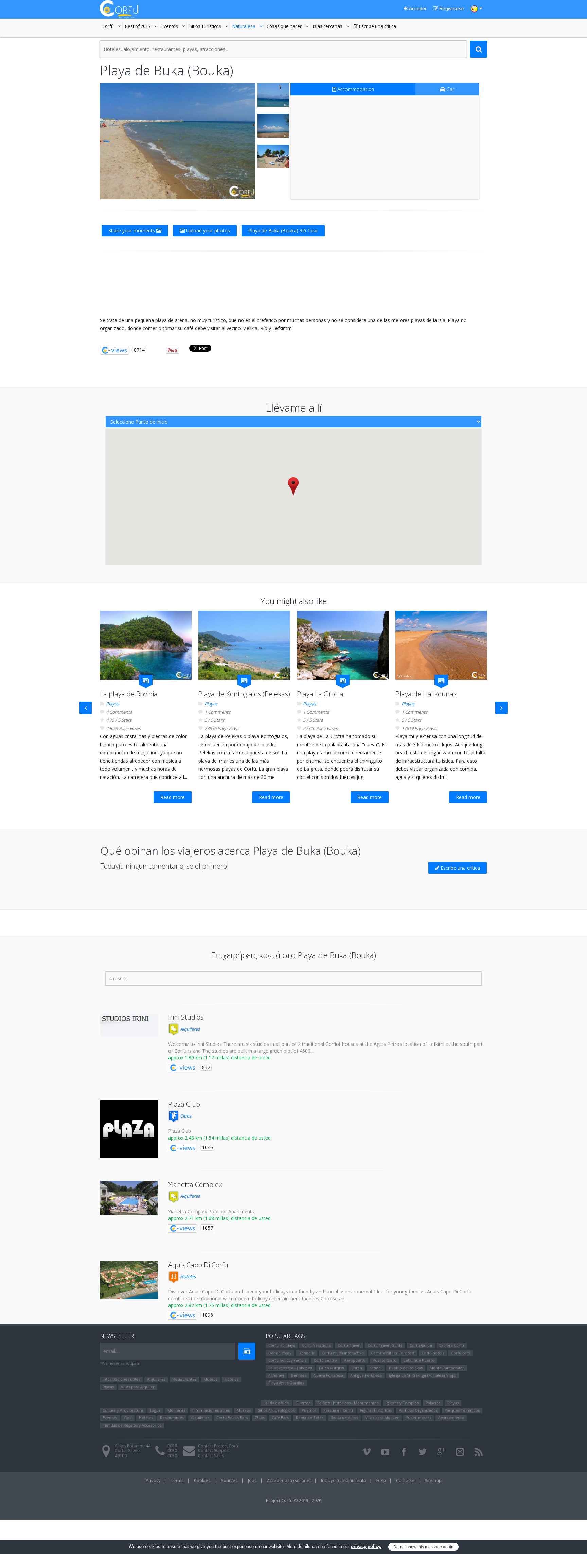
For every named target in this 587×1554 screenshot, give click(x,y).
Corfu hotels (433, 1352)
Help (381, 1480)
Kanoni (375, 1367)
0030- (172, 1446)
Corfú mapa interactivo (343, 1352)
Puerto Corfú (384, 1360)
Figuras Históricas (376, 1410)
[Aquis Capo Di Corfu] (129, 1280)
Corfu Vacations (316, 1345)
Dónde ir (307, 1352)
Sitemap (433, 1480)
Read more (172, 797)
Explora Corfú (451, 1345)
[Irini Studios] (129, 1025)
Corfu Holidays (281, 1345)
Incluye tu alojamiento (343, 1480)
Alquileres (189, 1029)
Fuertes (303, 1402)
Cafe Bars (280, 1417)
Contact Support (214, 1450)
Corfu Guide (421, 1345)
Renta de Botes (309, 1417)
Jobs (252, 1480)
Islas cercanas (332, 27)
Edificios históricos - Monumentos (347, 1402)
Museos (210, 1379)
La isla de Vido (276, 1402)
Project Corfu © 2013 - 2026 (293, 1500)
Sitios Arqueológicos (276, 1410)
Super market (418, 1417)
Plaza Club (184, 1104)
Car (449, 89)
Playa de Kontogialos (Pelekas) (244, 693)
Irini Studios (185, 1017)
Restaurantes (184, 1379)
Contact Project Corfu (218, 1446)
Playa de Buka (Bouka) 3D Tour (283, 230)
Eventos (174, 27)
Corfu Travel (349, 1345)
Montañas (176, 1410)
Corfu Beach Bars (232, 1417)
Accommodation (355, 89)
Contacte (405, 1480)
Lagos (155, 1410)
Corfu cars (460, 1352)
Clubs (185, 1116)
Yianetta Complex (195, 1184)
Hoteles (187, 1276)
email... (110, 1351)
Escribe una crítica (375, 27)
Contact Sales (211, 1456)
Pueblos (309, 1410)
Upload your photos (207, 230)
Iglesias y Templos (402, 1402)
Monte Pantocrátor (447, 1367)
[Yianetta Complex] (129, 1198)
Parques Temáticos (462, 1410)
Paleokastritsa (331, 1367)
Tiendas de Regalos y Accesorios (132, 1425)
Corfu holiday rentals (287, 1360)
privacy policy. (366, 1546)
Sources (229, 1480)
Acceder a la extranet (289, 1480)
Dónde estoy (279, 1352)
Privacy (153, 1480)
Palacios (433, 1402)
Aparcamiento (451, 1417)
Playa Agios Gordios (286, 1382)
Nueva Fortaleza (328, 1375)
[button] (293, 487)
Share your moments (132, 230)
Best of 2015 (137, 27)
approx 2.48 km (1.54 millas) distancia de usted (219, 1138)
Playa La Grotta (320, 693)
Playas (112, 704)
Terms (177, 1480)
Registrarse (451, 8)
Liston (356, 1367)
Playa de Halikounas (426, 693)
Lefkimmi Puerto (419, 1360)
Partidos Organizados (418, 1410)
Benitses (298, 1375)
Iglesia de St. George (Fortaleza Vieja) (422, 1375)
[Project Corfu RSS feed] (478, 1452)
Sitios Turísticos (205, 27)
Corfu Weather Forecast (392, 1352)
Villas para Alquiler (138, 1386)
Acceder (417, 8)
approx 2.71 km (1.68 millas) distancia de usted (219, 1218)
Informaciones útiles (121, 1379)
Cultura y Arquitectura (123, 1410)
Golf (128, 1417)
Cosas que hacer (288, 27)
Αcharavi (276, 1375)
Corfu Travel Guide (385, 1345)
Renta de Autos (344, 1417)
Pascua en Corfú (338, 1410)
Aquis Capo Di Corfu (198, 1264)
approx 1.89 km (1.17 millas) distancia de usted (219, 1057)
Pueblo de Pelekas (406, 1367)
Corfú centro (325, 1360)
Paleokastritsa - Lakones (290, 1367)
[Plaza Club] (129, 1129)
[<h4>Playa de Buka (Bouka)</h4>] (177, 141)
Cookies (202, 1480)
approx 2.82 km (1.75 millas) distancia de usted (219, 1305)
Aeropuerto (355, 1360)
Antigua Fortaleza (366, 1375)
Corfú (112, 27)
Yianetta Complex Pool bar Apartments (211, 1211)
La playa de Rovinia (129, 693)
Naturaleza (248, 27)
